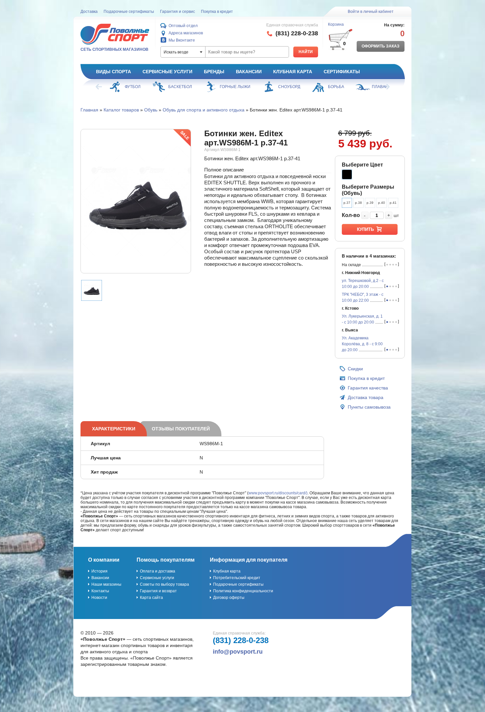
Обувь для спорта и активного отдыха (203, 109)
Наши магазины (106, 584)
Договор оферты (228, 597)
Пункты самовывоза (369, 407)
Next (386, 86)
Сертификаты (342, 71)
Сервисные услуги (167, 71)
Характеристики (113, 428)
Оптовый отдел (183, 25)
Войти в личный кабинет (371, 11)
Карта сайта (151, 597)
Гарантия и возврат (158, 591)
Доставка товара (365, 397)
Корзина (336, 24)
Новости (99, 597)
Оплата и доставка (157, 571)
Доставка (89, 11)
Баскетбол (180, 86)
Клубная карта (292, 71)
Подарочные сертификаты (129, 11)
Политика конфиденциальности (243, 591)
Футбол (133, 86)
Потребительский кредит (236, 577)
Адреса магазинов (186, 33)
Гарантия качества (368, 387)
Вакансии (249, 71)
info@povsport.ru (238, 651)
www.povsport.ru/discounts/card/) (277, 493)
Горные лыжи (235, 86)
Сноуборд (289, 86)
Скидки (355, 368)
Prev (99, 86)
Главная (89, 109)
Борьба (336, 86)
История (99, 571)
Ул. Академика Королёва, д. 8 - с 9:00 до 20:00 (362, 344)
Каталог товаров (121, 109)
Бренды (214, 71)
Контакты (100, 591)
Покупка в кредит (217, 11)
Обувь (150, 109)
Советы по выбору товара (164, 584)
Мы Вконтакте (182, 40)
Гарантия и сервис (177, 11)
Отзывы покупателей (181, 428)
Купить (365, 229)
